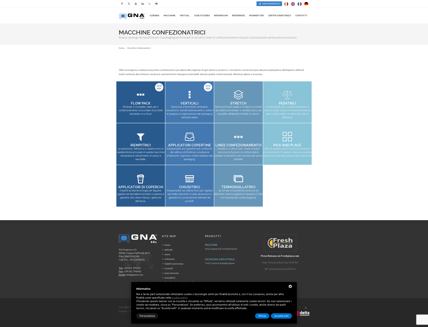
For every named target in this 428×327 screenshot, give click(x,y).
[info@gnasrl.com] (156, 3)
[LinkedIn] (142, 3)
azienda (168, 249)
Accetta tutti (281, 315)
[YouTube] (135, 3)
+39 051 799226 (132, 268)
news (167, 254)
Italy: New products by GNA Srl (280, 262)
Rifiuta (262, 315)
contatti (169, 268)
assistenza (174, 263)
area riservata (271, 4)
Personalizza (147, 315)
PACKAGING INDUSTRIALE (220, 259)
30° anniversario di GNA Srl (279, 268)
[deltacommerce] (301, 313)
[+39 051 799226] (149, 3)
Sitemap (123, 311)
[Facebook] (122, 3)
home (167, 244)
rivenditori (256, 15)
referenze (170, 259)
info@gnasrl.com (134, 274)
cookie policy (179, 297)
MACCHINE (211, 245)
